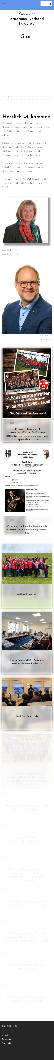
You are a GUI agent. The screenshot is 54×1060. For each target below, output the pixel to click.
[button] (4, 3)
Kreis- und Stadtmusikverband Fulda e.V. (27, 19)
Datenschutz (8, 1043)
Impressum (6, 1039)
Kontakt (5, 1035)
